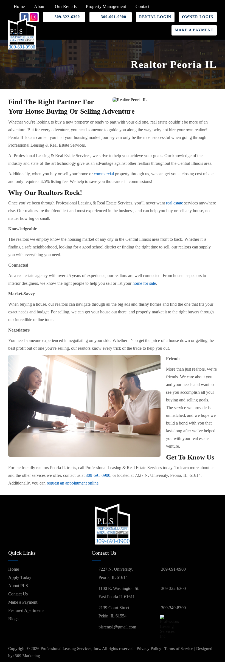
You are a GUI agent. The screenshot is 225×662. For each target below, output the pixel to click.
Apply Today (19, 577)
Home (19, 6)
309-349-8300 (173, 607)
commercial (104, 173)
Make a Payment (194, 30)
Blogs (13, 618)
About (40, 6)
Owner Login (197, 17)
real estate (174, 203)
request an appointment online (73, 483)
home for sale (144, 283)
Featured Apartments (26, 610)
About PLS (18, 585)
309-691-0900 (113, 17)
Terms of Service (178, 648)
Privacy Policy (149, 648)
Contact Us (18, 594)
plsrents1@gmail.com (117, 627)
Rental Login (155, 17)
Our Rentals (66, 6)
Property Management (106, 6)
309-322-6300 (67, 17)
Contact (143, 6)
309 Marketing (27, 655)
